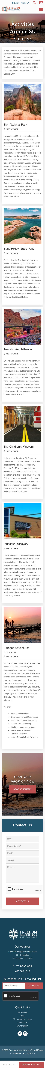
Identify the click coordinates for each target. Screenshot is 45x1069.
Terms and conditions (22, 1019)
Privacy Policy (29, 1053)
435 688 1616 (22, 971)
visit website (12, 129)
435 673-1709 (11, 652)
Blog (22, 1016)
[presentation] (24, 889)
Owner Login (22, 1026)
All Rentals (22, 1012)
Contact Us (22, 1022)
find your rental (31, 1065)
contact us (9, 1065)
